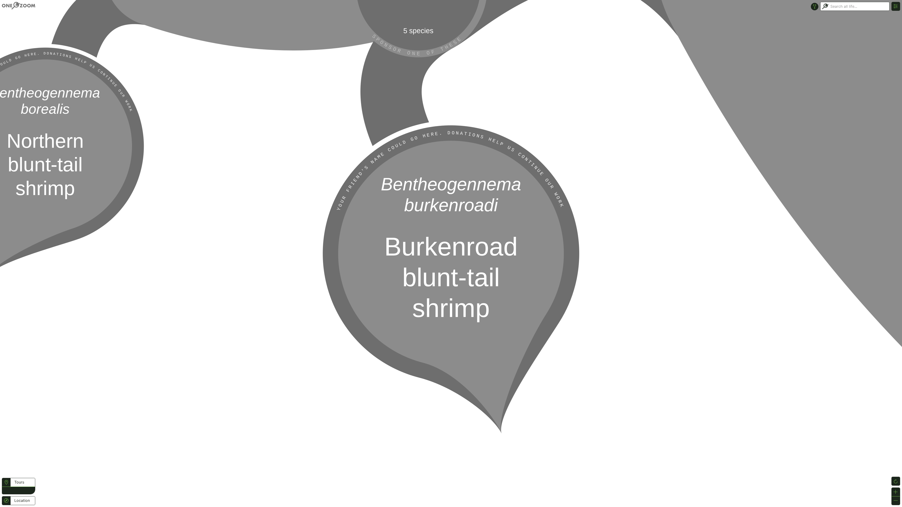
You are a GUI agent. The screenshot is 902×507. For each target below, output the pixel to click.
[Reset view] (896, 481)
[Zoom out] (896, 500)
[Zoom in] (896, 492)
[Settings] (896, 6)
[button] (6, 490)
